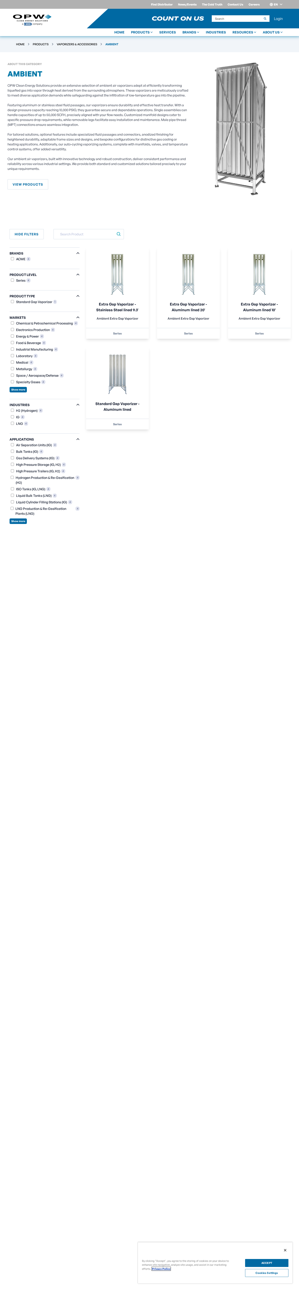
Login (278, 18)
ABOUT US (271, 32)
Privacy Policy (161, 1268)
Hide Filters (27, 234)
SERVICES (167, 32)
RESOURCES (242, 32)
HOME (119, 32)
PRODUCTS (140, 32)
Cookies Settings (266, 1272)
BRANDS (189, 32)
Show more (18, 389)
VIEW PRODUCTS (28, 184)
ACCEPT (266, 1263)
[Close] (285, 1250)
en (276, 4)
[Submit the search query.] (119, 234)
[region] (215, 1262)
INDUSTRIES (216, 32)
